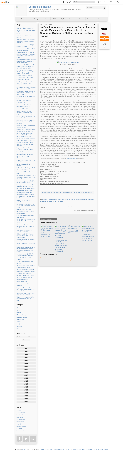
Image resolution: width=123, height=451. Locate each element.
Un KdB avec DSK (22, 281)
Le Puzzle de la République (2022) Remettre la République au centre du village (26, 177)
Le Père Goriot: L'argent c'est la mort (25, 172)
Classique (19, 326)
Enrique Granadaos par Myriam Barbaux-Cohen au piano (25, 99)
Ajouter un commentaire (55, 259)
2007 (26, 402)
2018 (26, 372)
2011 (26, 393)
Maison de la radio (22, 317)
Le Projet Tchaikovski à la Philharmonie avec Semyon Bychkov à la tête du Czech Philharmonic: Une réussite (68, 206)
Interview (81, 19)
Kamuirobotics (21, 412)
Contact (100, 19)
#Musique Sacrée (45, 201)
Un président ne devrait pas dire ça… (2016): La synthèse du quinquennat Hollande (26, 289)
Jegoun (19, 410)
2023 (26, 357)
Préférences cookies (101, 449)
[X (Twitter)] (67, 2)
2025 (26, 351)
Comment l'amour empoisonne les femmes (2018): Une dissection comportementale (26, 61)
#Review (60, 201)
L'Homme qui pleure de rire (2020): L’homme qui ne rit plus (25, 193)
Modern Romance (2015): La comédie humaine (26, 212)
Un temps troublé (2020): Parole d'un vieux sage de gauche (26, 293)
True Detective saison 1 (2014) (25, 269)
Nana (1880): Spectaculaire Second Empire (25, 216)
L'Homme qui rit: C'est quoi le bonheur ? (26, 197)
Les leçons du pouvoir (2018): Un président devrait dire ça (26, 181)
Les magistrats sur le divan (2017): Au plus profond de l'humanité (26, 185)
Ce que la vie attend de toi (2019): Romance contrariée (26, 49)
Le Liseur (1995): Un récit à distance (24, 157)
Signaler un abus (60, 449)
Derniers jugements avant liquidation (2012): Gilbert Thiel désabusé (26, 83)
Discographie (38, 19)
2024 (26, 354)
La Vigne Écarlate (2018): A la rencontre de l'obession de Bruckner (26, 139)
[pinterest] (70, 2)
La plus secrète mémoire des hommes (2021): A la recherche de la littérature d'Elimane (25, 135)
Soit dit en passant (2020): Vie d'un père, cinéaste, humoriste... (25, 254)
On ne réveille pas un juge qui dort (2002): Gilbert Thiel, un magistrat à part (26, 221)
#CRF (72, 199)
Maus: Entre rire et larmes (24, 209)
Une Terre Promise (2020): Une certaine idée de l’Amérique (25, 276)
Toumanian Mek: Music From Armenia (25, 262)
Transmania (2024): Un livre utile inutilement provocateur (26, 266)
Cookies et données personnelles (82, 449)
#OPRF (68, 199)
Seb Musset (20, 417)
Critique (19, 321)
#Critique (54, 201)
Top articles (43, 449)
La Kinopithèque (21, 426)
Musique (19, 312)
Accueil (19, 19)
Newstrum (19, 428)
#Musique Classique (87, 199)
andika (24, 449)
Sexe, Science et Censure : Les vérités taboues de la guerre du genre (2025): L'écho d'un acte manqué (26, 249)
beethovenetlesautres (23, 431)
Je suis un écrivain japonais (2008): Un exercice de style (24, 111)
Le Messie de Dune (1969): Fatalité (24, 164)
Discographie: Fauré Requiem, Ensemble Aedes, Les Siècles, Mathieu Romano (26, 92)
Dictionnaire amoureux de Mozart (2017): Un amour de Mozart (26, 88)
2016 (26, 378)
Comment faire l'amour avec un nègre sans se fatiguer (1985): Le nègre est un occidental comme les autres (26, 55)
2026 (26, 348)
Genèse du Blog (21, 102)
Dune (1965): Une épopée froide (26, 96)
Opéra (63, 19)
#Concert (45, 199)
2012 (26, 390)
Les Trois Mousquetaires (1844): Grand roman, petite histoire (26, 189)
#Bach (63, 199)
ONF (18, 328)
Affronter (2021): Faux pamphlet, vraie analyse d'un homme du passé (26, 32)
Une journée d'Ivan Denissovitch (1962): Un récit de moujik (26, 272)
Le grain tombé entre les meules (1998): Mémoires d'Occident (25, 148)
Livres (47, 19)
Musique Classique (22, 315)
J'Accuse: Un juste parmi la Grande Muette (82, 210)
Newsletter (90, 19)
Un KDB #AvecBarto (22, 279)
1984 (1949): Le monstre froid (25, 28)
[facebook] (63, 2)
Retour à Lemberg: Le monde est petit (26, 244)
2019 (26, 369)
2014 (26, 384)
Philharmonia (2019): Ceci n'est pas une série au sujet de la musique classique (25, 235)
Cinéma (28, 19)
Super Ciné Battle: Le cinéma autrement (25, 258)
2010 (26, 396)
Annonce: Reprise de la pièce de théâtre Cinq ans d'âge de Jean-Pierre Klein (25, 41)
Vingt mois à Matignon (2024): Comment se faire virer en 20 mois (25, 298)
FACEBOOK (19, 441)
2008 (26, 399)
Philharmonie (20, 319)
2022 (26, 360)
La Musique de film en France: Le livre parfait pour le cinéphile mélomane (25, 121)
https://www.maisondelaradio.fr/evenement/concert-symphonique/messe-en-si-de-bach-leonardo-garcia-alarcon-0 (67, 192)
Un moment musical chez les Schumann (24, 284)
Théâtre (54, 19)
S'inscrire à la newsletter (48, 219)
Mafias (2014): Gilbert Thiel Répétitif (24, 200)
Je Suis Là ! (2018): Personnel (25, 109)
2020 (26, 366)
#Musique (77, 199)
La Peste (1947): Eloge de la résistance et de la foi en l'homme (26, 130)
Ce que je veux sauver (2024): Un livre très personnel (26, 45)
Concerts (71, 19)
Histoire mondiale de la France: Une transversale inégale (25, 105)
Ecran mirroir (20, 421)
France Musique (71, 158)
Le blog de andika (40, 6)
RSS (32, 441)
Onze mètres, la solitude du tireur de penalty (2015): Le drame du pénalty (26, 226)
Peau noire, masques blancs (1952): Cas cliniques (24, 230)
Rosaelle (19, 424)
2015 (26, 381)
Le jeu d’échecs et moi (23, 152)
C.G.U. (69, 449)
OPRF (18, 324)
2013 (26, 387)
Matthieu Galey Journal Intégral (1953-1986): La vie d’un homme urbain (26, 205)
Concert (19, 310)
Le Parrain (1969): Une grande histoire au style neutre (26, 168)
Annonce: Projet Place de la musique (24, 36)
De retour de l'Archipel (23, 79)
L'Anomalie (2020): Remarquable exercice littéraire (26, 126)
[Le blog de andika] (21, 10)
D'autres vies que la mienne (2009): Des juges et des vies (25, 76)
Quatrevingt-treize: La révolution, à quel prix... (26, 240)
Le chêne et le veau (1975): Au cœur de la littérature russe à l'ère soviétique (26, 144)
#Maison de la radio (55, 199)
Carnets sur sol (21, 419)
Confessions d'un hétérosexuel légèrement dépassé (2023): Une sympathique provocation (26, 66)
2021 (26, 363)
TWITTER (26, 441)
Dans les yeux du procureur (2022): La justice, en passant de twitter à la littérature (25, 72)
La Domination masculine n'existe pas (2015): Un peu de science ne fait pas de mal (26, 116)
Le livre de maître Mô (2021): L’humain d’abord (26, 161)
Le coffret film (20, 415)
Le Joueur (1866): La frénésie (25, 154)
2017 (26, 375)
